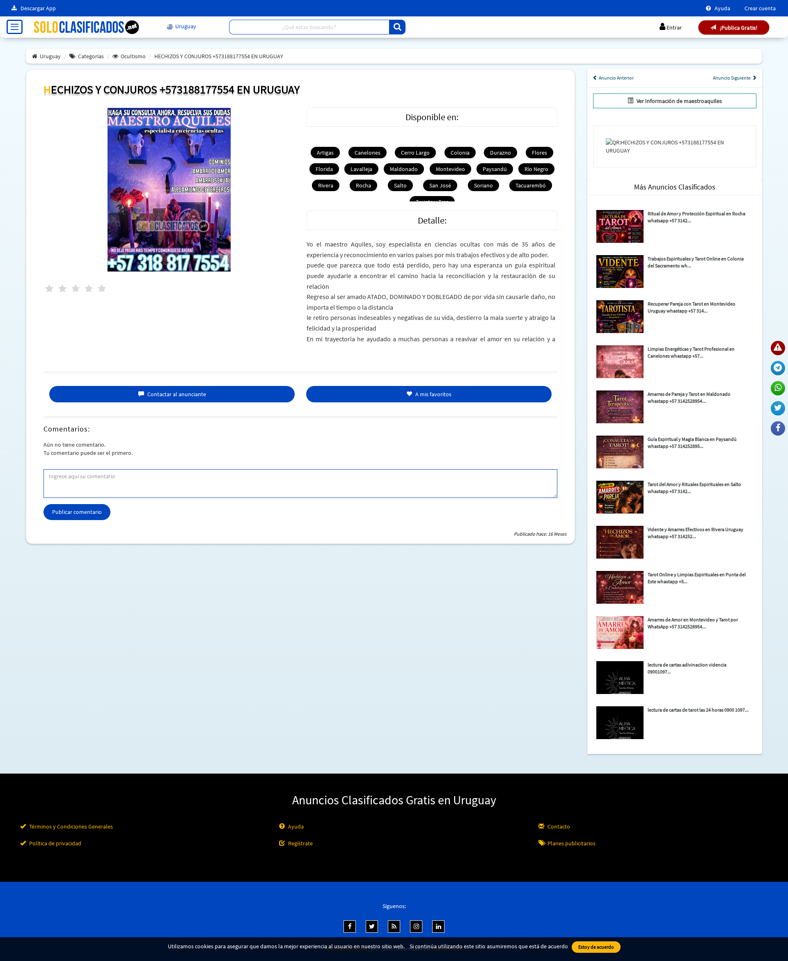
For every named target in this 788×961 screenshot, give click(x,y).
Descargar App (37, 8)
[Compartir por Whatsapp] (778, 388)
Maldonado (404, 169)
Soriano (483, 185)
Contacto (558, 826)
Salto (400, 185)
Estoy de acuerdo (596, 947)
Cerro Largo (415, 152)
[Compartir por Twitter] (778, 408)
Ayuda (721, 8)
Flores (539, 152)
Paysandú (495, 169)
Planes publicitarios (571, 843)
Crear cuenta (760, 8)
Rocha (363, 185)
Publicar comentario (77, 512)
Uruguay (50, 56)
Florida (324, 169)
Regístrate (300, 843)
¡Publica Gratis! (737, 27)
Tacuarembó (530, 185)
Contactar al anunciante (176, 394)
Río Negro (536, 169)
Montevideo (450, 169)
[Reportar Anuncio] (778, 348)
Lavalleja (361, 169)
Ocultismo (133, 56)
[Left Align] (397, 27)
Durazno (500, 152)
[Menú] (15, 27)
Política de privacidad (54, 843)
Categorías (91, 56)
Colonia (460, 152)
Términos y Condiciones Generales (70, 826)
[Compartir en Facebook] (778, 428)
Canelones (367, 152)
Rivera (325, 185)
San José (440, 185)
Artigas (325, 152)
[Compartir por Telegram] (778, 368)
